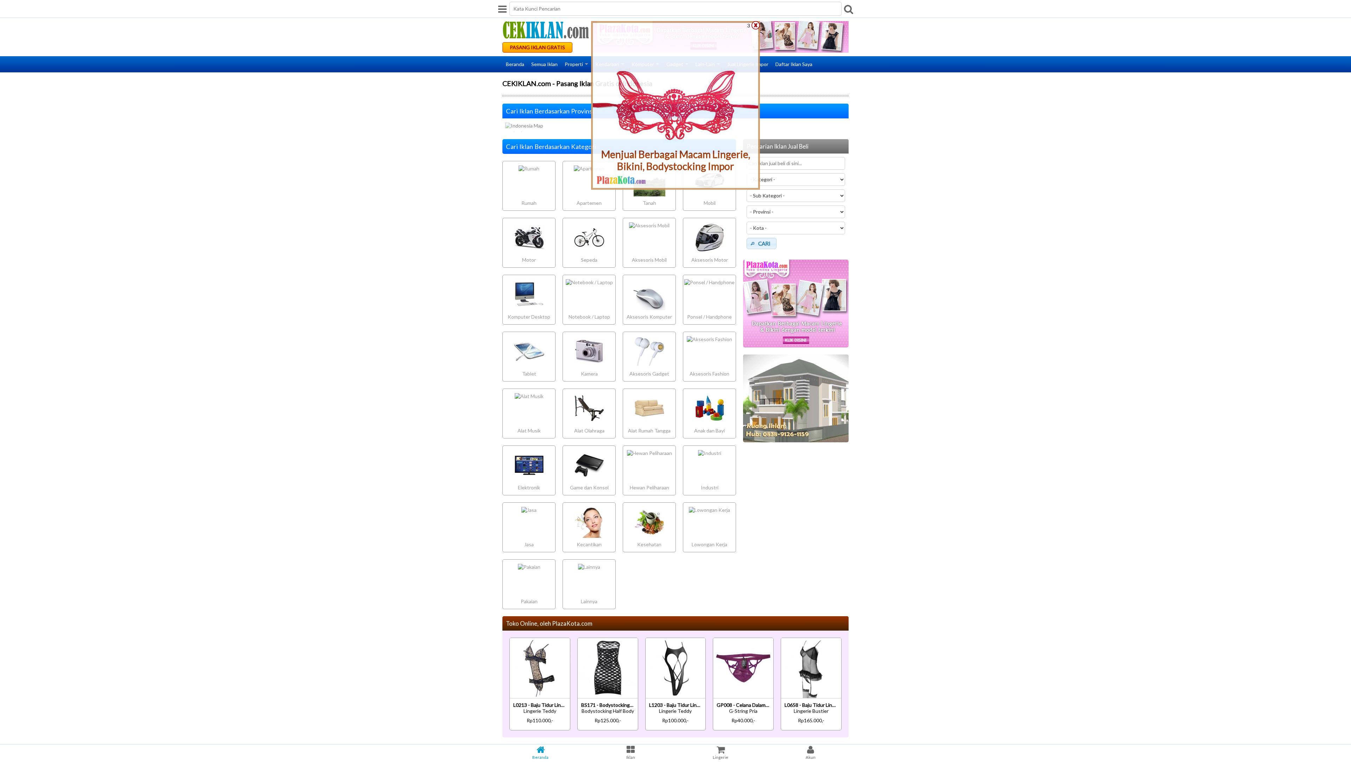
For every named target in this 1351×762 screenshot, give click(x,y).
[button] (761, 243)
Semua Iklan (544, 64)
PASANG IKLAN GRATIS (537, 47)
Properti (574, 64)
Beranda (515, 64)
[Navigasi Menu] (502, 9)
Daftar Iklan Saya (793, 64)
